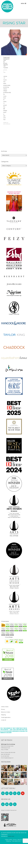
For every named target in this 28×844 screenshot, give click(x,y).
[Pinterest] (11, 793)
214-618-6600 (7, 754)
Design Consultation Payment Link (8, 810)
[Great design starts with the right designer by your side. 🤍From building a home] (11, 782)
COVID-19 (3, 720)
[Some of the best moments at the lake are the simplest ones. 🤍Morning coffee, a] (17, 775)
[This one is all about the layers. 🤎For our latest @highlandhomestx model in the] (4, 768)
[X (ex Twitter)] (15, 793)
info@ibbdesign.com (8, 758)
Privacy (3, 709)
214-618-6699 (6, 756)
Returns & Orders (5, 712)
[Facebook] (7, 793)
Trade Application (6, 717)
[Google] (7, 804)
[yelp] (3, 804)
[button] (23, 3)
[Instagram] (3, 793)
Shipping (3, 714)
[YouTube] (22, 793)
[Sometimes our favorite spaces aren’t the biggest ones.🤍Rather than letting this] (24, 782)
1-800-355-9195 (11, 752)
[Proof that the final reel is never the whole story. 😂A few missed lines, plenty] (24, 775)
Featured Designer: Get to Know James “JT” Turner (6, 63)
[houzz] (19, 793)
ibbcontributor (6, 124)
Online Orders (4, 706)
